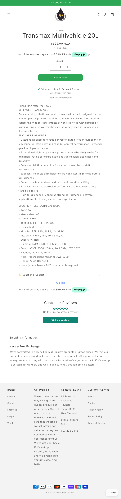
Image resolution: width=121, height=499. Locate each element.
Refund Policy (95, 416)
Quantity (60, 61)
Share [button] (62, 283)
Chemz (11, 403)
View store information (60, 97)
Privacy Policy (95, 409)
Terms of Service (97, 423)
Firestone (12, 409)
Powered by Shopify (67, 492)
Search (91, 396)
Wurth (10, 423)
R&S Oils (56, 492)
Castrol (11, 396)
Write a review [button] (60, 320)
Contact (92, 403)
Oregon (11, 416)
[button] (9, 15)
